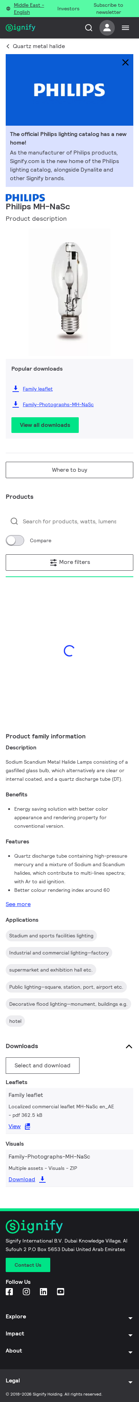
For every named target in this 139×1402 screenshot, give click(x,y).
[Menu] (125, 28)
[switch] (15, 540)
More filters (74, 562)
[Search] (89, 28)
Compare (40, 540)
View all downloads (45, 425)
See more (18, 904)
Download (22, 1179)
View (15, 1126)
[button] (13, 287)
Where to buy (69, 470)
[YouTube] (61, 1292)
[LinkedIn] (44, 1292)
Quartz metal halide (39, 46)
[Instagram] (27, 1292)
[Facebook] (10, 1292)
